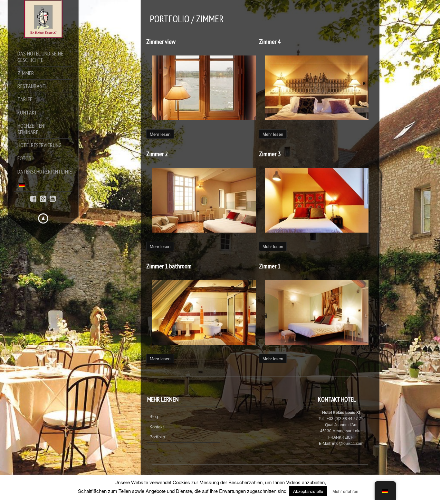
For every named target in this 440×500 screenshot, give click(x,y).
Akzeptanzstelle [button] (308, 491)
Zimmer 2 (157, 154)
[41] (317, 88)
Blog (153, 416)
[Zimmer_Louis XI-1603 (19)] (204, 312)
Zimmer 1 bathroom (169, 266)
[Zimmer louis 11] (317, 200)
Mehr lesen (160, 134)
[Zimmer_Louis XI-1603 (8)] (204, 200)
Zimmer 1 (270, 266)
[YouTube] (53, 198)
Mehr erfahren (345, 491)
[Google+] (43, 198)
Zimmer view (161, 41)
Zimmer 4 (270, 41)
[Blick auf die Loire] (204, 88)
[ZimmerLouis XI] (317, 312)
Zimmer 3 (270, 154)
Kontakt (156, 427)
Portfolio (157, 437)
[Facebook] (33, 198)
